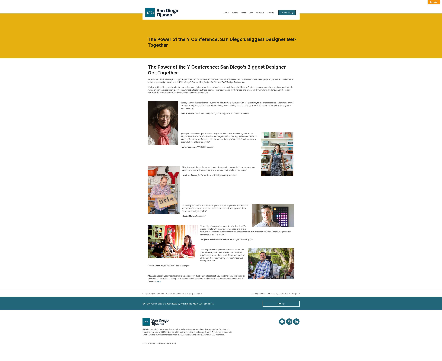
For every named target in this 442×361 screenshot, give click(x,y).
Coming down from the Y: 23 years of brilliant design (275, 293)
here (159, 281)
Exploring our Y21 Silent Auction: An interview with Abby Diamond (172, 293)
